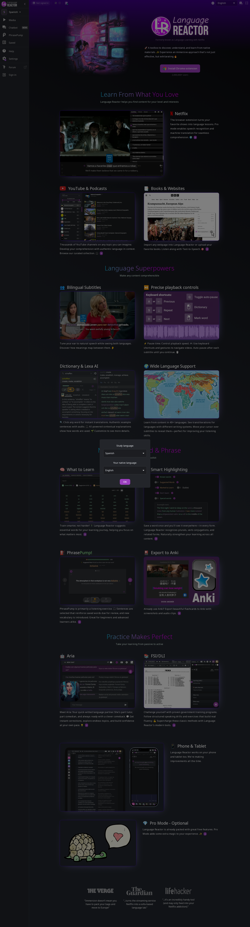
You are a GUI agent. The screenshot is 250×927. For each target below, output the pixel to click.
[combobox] (123, 453)
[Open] (143, 453)
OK (125, 481)
